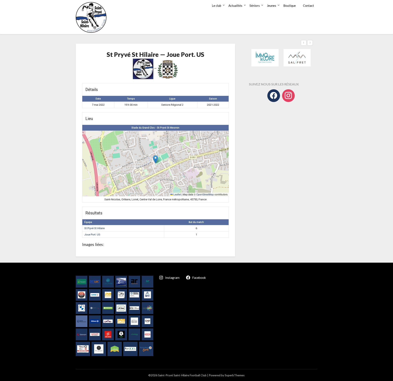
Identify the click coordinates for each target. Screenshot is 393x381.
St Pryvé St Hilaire (94, 228)
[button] (155, 159)
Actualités (235, 5)
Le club (216, 5)
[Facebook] (273, 95)
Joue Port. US (92, 234)
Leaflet (177, 194)
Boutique (289, 5)
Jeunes (271, 5)
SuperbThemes (235, 375)
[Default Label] (288, 95)
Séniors (255, 5)
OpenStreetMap (205, 194)
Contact (308, 5)
